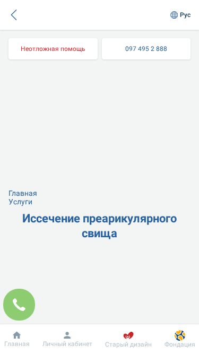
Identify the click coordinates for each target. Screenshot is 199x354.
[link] (53, 48)
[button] (13, 15)
